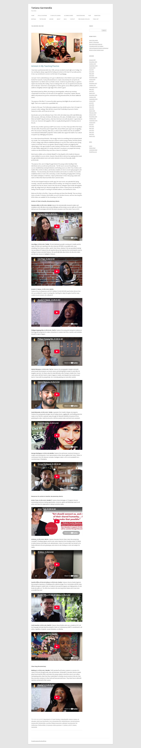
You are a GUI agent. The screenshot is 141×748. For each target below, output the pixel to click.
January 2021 (92, 60)
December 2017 (93, 83)
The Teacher (43, 19)
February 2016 (92, 113)
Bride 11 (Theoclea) (94, 42)
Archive (51, 19)
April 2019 (91, 75)
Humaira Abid (34, 723)
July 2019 (91, 69)
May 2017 (91, 89)
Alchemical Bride (68, 15)
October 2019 (92, 64)
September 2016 (93, 99)
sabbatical (64, 723)
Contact (72, 19)
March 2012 (92, 136)
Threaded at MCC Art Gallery (96, 46)
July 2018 (91, 81)
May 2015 (91, 128)
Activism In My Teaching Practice (45, 66)
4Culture (58, 719)
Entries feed (92, 148)
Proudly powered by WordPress (38, 741)
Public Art (95, 19)
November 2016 (93, 95)
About (58, 19)
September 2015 (93, 120)
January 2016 (92, 114)
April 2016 (91, 109)
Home (32, 15)
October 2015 (92, 118)
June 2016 (91, 105)
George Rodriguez (74, 721)
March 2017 (92, 93)
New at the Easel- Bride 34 (95, 44)
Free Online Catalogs (84, 19)
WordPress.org (93, 152)
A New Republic (64, 719)
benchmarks (46, 721)
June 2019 (91, 71)
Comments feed (93, 150)
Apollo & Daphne (42, 15)
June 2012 (91, 130)
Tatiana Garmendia (41, 7)
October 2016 (92, 97)
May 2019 (91, 73)
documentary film (56, 721)
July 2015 (91, 124)
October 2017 (92, 85)
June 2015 (91, 126)
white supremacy (57, 725)
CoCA (50, 721)
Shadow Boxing (81, 15)
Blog (65, 19)
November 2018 (93, 77)
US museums (49, 725)
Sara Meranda (71, 723)
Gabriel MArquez (66, 721)
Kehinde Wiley (42, 723)
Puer (89, 15)
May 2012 (91, 132)
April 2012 (91, 134)
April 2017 (91, 91)
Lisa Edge (48, 723)
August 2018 (92, 79)
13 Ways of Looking (55, 15)
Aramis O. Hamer (73, 719)
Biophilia (33, 19)
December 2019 (93, 62)
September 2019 (93, 66)
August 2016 (92, 101)
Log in (90, 146)
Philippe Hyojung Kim (56, 723)
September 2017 (93, 87)
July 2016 (91, 103)
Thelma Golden (42, 725)
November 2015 (93, 116)
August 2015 (92, 122)
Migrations (97, 15)
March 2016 (92, 111)
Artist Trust (39, 721)
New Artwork (47, 719)
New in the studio (93, 40)
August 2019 (92, 67)
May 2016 (91, 107)
